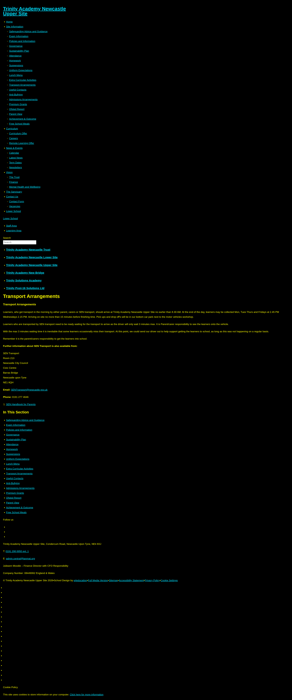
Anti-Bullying (13, 483)
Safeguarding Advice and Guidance (25, 420)
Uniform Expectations (17, 459)
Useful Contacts (14, 478)
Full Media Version (98, 580)
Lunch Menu (13, 463)
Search (7, 237)
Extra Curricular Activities (19, 468)
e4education (80, 580)
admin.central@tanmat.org (20, 558)
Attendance (12, 444)
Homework (12, 449)
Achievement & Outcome (19, 507)
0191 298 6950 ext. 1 (17, 551)
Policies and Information (19, 429)
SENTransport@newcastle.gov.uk (29, 389)
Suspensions (13, 454)
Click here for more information (86, 694)
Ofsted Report (13, 497)
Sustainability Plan (16, 439)
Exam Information (15, 425)
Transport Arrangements (19, 473)
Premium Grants (15, 493)
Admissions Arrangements (20, 488)
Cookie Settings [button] (169, 580)
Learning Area (13, 230)
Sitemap (113, 580)
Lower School (10, 218)
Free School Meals (16, 512)
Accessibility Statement (131, 580)
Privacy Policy (152, 580)
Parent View (12, 502)
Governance (12, 434)
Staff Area (11, 225)
